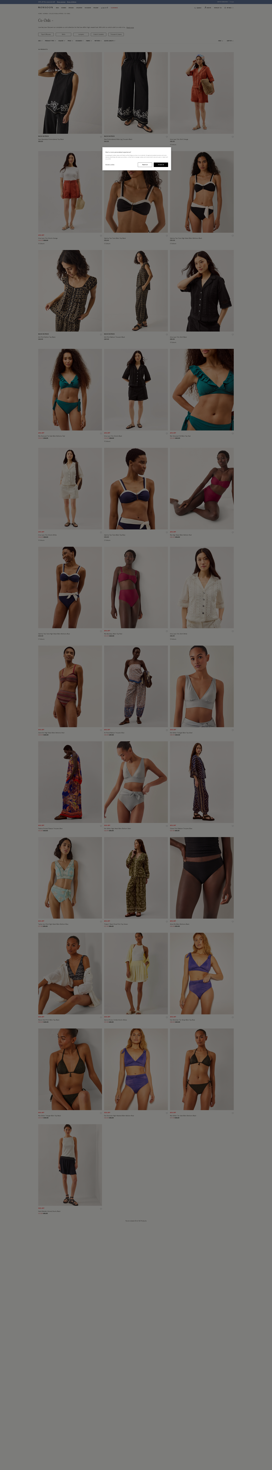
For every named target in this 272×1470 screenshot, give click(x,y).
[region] (136, 159)
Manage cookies (109, 164)
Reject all (145, 164)
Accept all (161, 164)
